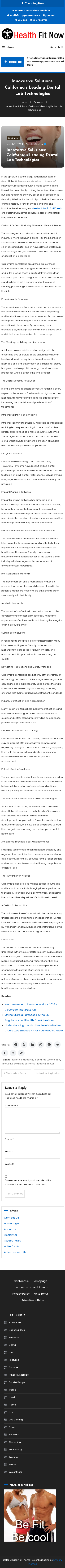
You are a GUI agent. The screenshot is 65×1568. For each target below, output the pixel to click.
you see (22, 20)
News (12, 1427)
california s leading (22, 1059)
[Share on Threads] (13, 1053)
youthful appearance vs (25, 15)
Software (14, 1434)
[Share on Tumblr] (4, 1053)
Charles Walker (34, 144)
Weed (12, 1464)
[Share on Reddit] (57, 1044)
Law (11, 1412)
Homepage (11, 1223)
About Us (10, 1229)
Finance (13, 1367)
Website (9, 1164)
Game (12, 1389)
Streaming (15, 1442)
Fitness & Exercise (19, 1374)
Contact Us (11, 1217)
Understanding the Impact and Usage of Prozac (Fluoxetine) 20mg (50, 1073)
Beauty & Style (17, 1330)
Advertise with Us (15, 1252)
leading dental (45, 1063)
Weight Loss (15, 1472)
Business (13, 138)
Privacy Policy (12, 1240)
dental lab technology (47, 1059)
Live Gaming (16, 1419)
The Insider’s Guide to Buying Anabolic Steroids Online (18, 1073)
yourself (50, 15)
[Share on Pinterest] (49, 1044)
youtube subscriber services (32, 10)
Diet (11, 1352)
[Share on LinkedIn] (32, 1044)
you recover (40, 20)
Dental (12, 1345)
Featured (14, 1360)
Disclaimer (10, 1235)
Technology (15, 1449)
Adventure (15, 1322)
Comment (11, 1105)
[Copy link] (21, 1053)
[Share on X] (24, 1044)
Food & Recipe (17, 1382)
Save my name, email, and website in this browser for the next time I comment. (28, 1182)
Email (9, 1151)
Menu (10, 47)
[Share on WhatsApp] (40, 1044)
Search (55, 47)
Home (12, 1404)
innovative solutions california (18, 1063)
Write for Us (11, 1246)
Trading (13, 1457)
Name (9, 1139)
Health (12, 1397)
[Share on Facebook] (15, 1044)
